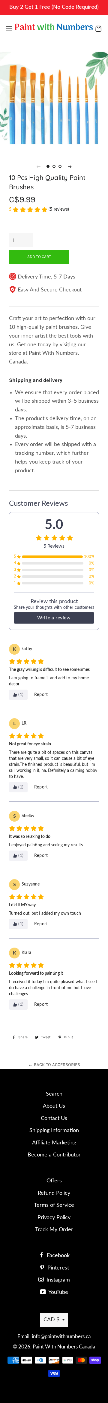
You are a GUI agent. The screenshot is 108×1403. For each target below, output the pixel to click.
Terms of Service (54, 1205)
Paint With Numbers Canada (64, 1346)
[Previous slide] (38, 166)
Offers (54, 1181)
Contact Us (54, 1118)
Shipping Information (54, 1130)
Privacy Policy (54, 1217)
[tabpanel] (54, 98)
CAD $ (51, 1320)
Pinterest (57, 1268)
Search (54, 1094)
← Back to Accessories (54, 1064)
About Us (54, 1106)
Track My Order (54, 1229)
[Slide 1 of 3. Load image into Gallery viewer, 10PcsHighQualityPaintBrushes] (48, 166)
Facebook (57, 1255)
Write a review (53, 617)
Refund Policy (54, 1193)
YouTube (57, 1292)
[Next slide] (69, 166)
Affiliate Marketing (54, 1143)
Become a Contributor (54, 1155)
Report (41, 695)
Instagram (57, 1280)
